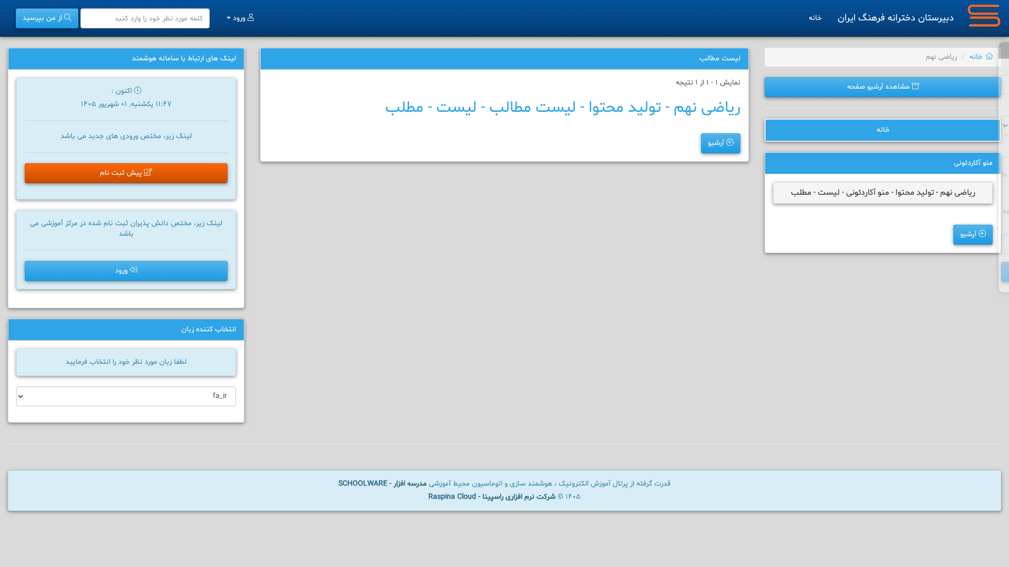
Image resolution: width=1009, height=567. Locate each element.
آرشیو (969, 234)
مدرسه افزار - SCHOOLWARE (382, 484)
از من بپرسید (43, 18)
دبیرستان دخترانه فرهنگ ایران (896, 18)
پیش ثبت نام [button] (122, 173)
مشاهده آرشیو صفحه (879, 87)
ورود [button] (122, 271)
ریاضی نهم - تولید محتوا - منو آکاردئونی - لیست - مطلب (883, 192)
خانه (815, 18)
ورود (239, 18)
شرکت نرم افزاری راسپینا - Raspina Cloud (491, 497)
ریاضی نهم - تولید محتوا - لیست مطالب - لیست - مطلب (562, 108)
